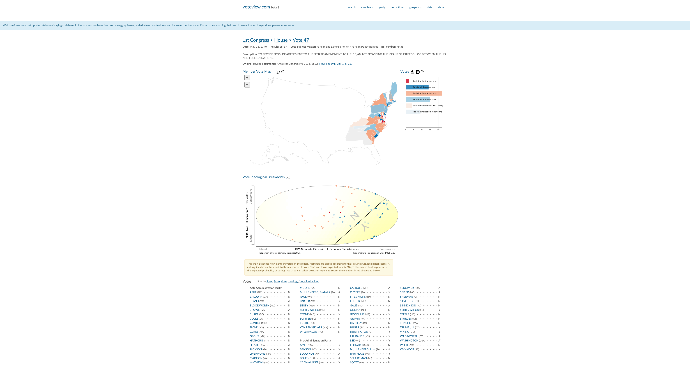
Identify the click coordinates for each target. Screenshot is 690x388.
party (382, 7)
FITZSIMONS (358, 296)
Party (269, 281)
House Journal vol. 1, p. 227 (336, 64)
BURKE (254, 314)
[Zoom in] (247, 77)
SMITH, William (309, 310)
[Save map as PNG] (273, 72)
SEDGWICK (407, 288)
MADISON (256, 358)
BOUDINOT (307, 353)
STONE (304, 314)
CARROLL (356, 288)
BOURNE (305, 358)
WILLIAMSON (308, 332)
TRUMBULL (407, 327)
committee (397, 7)
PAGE (303, 296)
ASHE (253, 292)
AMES (303, 345)
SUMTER (305, 318)
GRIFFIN (355, 318)
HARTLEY (356, 323)
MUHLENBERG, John (362, 349)
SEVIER (404, 292)
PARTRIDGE (357, 353)
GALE (353, 305)
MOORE (305, 288)
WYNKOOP (407, 349)
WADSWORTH (409, 336)
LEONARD (356, 345)
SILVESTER (406, 301)
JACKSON (256, 349)
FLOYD (254, 327)
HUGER (354, 327)
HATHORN (256, 340)
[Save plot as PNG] (286, 177)
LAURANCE (357, 336)
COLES (254, 318)
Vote (284, 281)
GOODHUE (357, 314)
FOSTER (355, 301)
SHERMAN (406, 296)
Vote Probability (309, 281)
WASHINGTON (409, 340)
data (429, 7)
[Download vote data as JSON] (412, 71)
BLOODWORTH (259, 305)
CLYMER (355, 292)
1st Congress (256, 40)
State (277, 281)
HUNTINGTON (359, 332)
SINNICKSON (408, 305)
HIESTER (255, 345)
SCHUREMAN (358, 358)
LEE (352, 340)
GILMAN (355, 310)
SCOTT (354, 362)
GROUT (254, 336)
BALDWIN (256, 296)
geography (415, 7)
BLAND (254, 301)
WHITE (404, 345)
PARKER (305, 301)
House (281, 40)
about (441, 7)
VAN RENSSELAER (311, 327)
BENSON (305, 349)
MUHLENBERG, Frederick (315, 292)
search (351, 7)
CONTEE (255, 323)
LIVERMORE (257, 353)
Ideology (293, 281)
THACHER (406, 323)
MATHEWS (257, 362)
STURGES (406, 318)
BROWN (255, 310)
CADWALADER (309, 362)
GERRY (254, 332)
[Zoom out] (247, 84)
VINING (404, 332)
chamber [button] (366, 7)
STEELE (404, 314)
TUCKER (305, 323)
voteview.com (256, 7)
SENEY (304, 305)
